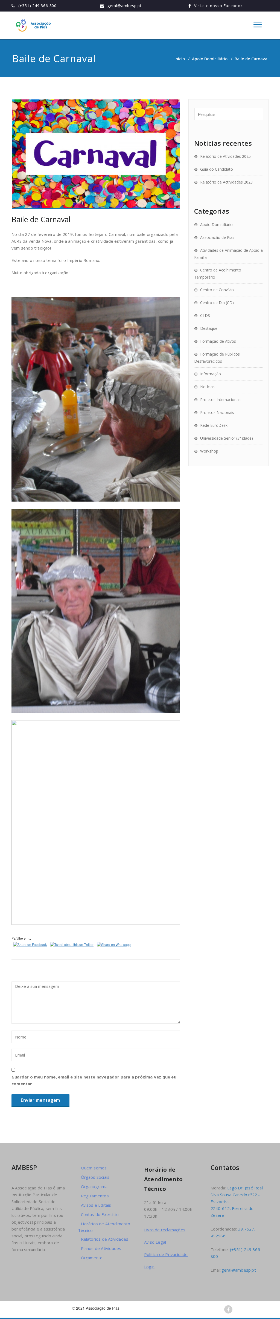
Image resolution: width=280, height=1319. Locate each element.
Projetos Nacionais (217, 412)
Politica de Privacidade (166, 1254)
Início (179, 58)
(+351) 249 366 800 (37, 5)
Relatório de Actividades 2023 (226, 182)
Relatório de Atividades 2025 (225, 156)
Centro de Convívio (217, 289)
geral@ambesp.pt (124, 5)
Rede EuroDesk (214, 425)
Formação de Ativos (218, 341)
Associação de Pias (217, 237)
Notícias (207, 386)
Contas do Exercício (100, 1214)
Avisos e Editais (96, 1205)
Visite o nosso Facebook (218, 5)
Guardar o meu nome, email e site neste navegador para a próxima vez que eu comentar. (93, 1080)
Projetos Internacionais (220, 399)
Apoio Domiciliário (210, 58)
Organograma (94, 1186)
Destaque (208, 328)
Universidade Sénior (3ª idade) (226, 438)
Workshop (209, 451)
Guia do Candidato (216, 169)
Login (149, 1266)
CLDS (205, 315)
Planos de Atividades (101, 1248)
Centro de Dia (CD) (217, 302)
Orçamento (92, 1257)
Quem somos (94, 1168)
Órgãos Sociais (95, 1177)
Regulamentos (95, 1195)
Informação (210, 373)
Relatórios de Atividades (105, 1239)
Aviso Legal (155, 1242)
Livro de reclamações (164, 1229)
